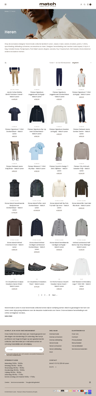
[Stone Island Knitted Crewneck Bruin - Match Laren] (14, 227)
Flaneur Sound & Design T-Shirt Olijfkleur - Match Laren (59, 168)
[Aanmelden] (41, 349)
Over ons (75, 334)
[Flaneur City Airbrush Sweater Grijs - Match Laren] (81, 151)
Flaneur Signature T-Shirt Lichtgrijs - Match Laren (81, 93)
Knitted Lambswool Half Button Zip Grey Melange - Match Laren (81, 245)
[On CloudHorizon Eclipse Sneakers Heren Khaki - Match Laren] (14, 267)
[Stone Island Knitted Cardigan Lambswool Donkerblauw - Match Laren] (37, 227)
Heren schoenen (55, 346)
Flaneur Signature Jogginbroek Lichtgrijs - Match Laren (36, 94)
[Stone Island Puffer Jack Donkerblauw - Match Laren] (37, 188)
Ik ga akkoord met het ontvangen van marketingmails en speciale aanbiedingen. (25, 354)
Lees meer (8, 316)
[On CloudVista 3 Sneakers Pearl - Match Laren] (37, 267)
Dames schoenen (55, 337)
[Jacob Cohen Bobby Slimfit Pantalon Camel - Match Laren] (14, 77)
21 (49, 295)
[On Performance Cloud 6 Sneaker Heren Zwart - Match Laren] (59, 267)
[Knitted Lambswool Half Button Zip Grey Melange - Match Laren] (81, 227)
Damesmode (54, 334)
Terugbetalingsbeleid (32, 382)
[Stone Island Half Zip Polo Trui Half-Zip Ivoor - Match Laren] (59, 188)
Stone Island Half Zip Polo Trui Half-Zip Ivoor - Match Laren (59, 205)
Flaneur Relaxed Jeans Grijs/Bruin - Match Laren (14, 167)
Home (6, 11)
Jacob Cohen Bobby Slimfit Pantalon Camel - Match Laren (14, 94)
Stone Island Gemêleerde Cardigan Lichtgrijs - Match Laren (59, 245)
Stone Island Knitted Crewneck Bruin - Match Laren (14, 245)
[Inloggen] (81, 4)
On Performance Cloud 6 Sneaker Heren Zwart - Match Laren (59, 284)
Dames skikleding (55, 340)
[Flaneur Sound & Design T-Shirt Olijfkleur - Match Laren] (59, 151)
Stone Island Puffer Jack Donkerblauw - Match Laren (37, 205)
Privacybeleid (77, 340)
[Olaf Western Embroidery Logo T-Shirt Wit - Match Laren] (81, 267)
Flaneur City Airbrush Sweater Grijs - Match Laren (82, 168)
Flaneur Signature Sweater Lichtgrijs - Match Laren (59, 130)
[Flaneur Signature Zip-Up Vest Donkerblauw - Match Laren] (37, 114)
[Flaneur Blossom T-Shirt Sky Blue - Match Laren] (37, 151)
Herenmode (53, 343)
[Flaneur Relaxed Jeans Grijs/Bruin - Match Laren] (14, 151)
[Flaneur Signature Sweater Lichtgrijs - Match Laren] (59, 114)
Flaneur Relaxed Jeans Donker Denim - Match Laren (81, 131)
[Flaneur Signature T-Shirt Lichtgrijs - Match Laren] (81, 77)
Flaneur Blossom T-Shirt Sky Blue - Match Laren (37, 167)
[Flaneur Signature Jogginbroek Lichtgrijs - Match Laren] (37, 77)
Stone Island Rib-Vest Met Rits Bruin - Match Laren (81, 204)
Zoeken (7, 382)
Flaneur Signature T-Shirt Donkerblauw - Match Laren (14, 131)
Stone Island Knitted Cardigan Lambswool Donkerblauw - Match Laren (37, 246)
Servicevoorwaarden (79, 349)
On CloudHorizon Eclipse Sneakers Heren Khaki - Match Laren (14, 284)
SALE (51, 352)
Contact (75, 337)
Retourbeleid (76, 343)
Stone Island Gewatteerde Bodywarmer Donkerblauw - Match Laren (14, 206)
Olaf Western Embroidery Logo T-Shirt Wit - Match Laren (81, 284)
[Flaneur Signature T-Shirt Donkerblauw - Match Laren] (14, 114)
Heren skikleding (55, 349)
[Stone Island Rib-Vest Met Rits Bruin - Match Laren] (81, 188)
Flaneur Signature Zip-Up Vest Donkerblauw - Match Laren (37, 131)
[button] (52, 367)
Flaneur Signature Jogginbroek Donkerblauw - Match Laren (59, 94)
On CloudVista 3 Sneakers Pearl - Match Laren (36, 283)
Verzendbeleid (77, 346)
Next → (54, 295)
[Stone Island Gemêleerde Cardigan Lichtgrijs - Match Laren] (59, 227)
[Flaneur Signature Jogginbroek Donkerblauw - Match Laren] (59, 77)
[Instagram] (90, 382)
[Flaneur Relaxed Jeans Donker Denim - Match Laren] (81, 114)
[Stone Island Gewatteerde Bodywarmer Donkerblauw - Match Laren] (14, 188)
